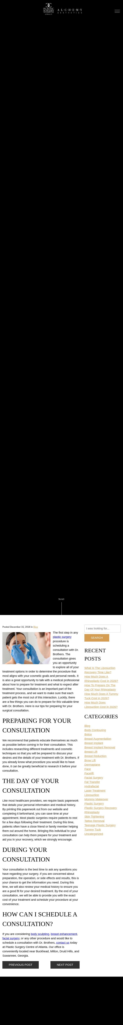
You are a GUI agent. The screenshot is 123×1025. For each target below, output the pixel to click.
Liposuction (91, 795)
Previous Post (20, 964)
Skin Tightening (94, 816)
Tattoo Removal (94, 821)
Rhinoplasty (91, 812)
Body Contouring (95, 730)
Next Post (65, 964)
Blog (35, 627)
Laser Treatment (94, 790)
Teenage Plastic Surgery (100, 825)
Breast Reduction (95, 756)
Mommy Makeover (96, 799)
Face (87, 769)
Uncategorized (93, 834)
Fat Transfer (92, 782)
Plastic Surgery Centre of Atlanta (48, 11)
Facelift (89, 773)
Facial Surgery (93, 777)
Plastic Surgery (94, 803)
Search (97, 637)
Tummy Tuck (92, 829)
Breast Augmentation (97, 738)
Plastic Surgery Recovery (100, 808)
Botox (88, 734)
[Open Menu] (117, 11)
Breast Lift (90, 751)
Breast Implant (93, 743)
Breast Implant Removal (99, 747)
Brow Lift (90, 760)
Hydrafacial (91, 786)
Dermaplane (92, 764)
